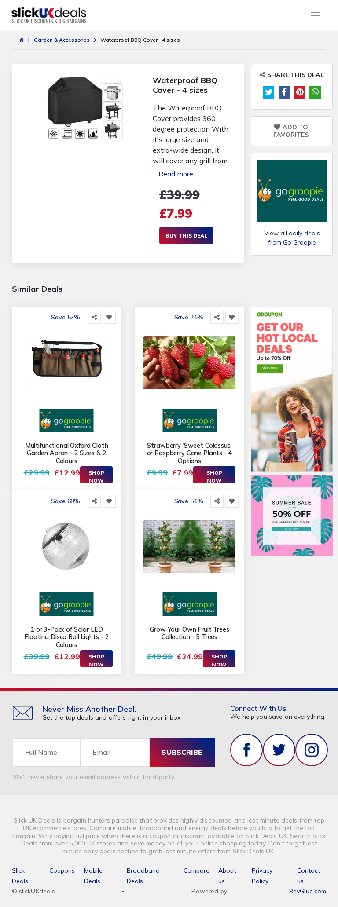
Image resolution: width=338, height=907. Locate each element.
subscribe (182, 752)
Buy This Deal (186, 235)
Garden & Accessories (62, 40)
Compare (196, 870)
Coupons (62, 870)
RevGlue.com (308, 891)
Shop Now (96, 476)
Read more (175, 173)
